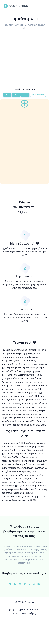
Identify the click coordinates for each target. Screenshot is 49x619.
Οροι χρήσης (14, 609)
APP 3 (25, 95)
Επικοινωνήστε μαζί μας (24, 613)
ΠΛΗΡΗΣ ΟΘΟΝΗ (38, 95)
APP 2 (16, 95)
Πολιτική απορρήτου (30, 609)
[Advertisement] (24, 56)
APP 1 (7, 95)
